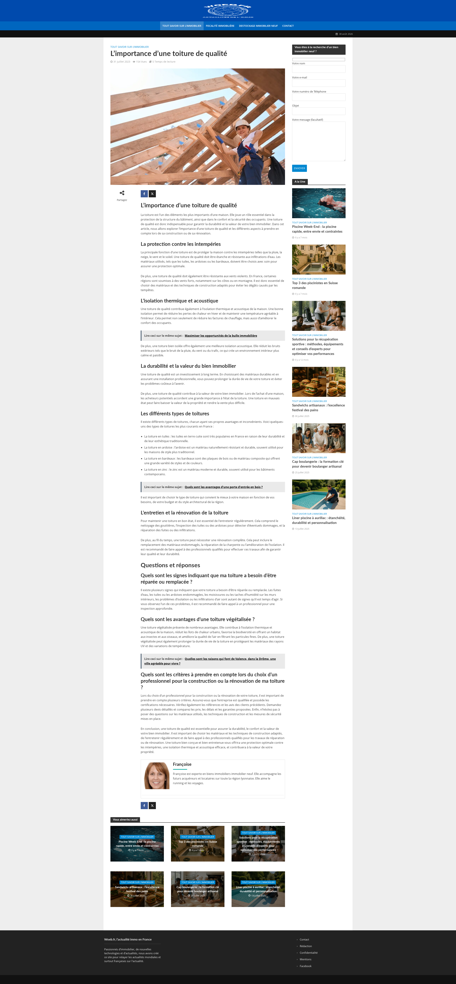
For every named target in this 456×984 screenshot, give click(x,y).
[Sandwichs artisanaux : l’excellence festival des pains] (319, 381)
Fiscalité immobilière (220, 25)
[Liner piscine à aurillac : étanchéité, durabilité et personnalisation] (319, 494)
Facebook (306, 966)
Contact (288, 25)
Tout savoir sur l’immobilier (181, 25)
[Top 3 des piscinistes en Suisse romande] (319, 259)
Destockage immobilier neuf (258, 25)
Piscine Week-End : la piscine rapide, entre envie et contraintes (137, 843)
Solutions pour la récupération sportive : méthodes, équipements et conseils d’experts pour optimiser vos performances (258, 843)
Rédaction (306, 946)
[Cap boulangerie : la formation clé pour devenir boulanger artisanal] (319, 438)
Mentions (305, 959)
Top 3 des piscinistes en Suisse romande (197, 843)
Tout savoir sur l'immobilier (129, 46)
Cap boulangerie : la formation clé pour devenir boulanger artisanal (198, 889)
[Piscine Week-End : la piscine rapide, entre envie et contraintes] (319, 203)
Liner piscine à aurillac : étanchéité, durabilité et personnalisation (258, 889)
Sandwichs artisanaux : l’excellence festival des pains (137, 889)
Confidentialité (309, 952)
